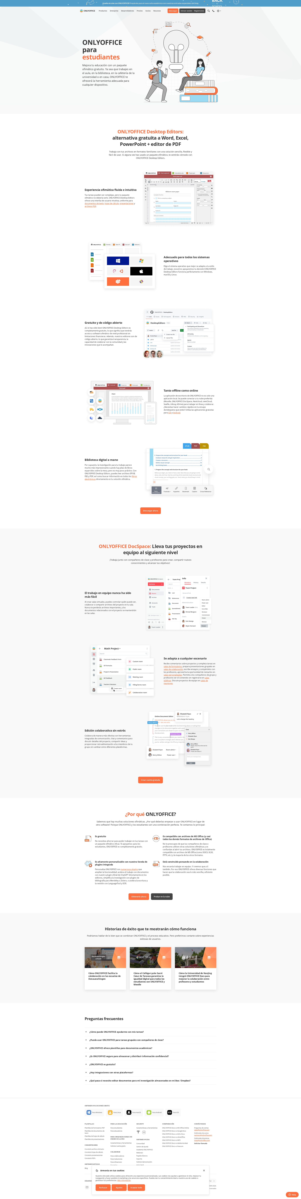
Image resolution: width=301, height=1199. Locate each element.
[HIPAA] (138, 1132)
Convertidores (91, 1145)
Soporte (139, 1159)
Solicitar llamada (200, 1143)
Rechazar (103, 1187)
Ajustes (119, 1187)
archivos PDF (90, 206)
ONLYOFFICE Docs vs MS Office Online (175, 1128)
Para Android (157, 1112)
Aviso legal (140, 1165)
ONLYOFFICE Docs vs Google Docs (174, 1131)
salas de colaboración (173, 669)
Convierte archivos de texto (94, 1149)
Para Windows (97, 1112)
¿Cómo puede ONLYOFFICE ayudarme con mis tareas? (116, 1031)
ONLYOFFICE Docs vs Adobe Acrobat (175, 1143)
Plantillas (89, 1124)
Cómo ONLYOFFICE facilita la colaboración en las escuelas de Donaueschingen (104, 976)
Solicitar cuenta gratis (118, 1146)
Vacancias (114, 1165)
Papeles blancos (142, 1156)
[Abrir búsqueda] (208, 10)
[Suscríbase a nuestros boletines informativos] (87, 1187)
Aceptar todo (136, 1187)
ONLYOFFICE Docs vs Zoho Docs (173, 1134)
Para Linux (117, 1112)
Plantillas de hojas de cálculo (94, 1136)
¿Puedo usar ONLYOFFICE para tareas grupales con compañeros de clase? (126, 1040)
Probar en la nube (162, 896)
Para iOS (176, 1112)
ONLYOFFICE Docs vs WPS (171, 1140)
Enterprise (114, 11)
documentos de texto (94, 203)
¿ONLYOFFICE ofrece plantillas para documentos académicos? (120, 1048)
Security (140, 1124)
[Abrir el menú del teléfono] (213, 10)
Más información (124, 1180)
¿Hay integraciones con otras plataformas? (111, 1072)
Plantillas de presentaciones (94, 1139)
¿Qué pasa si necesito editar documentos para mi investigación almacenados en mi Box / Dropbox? (139, 1080)
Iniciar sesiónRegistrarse (192, 11)
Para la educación (119, 1124)
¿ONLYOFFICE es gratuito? (102, 1064)
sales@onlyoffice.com (201, 1130)
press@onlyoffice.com (202, 1140)
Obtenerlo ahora (138, 896)
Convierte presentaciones (94, 1155)
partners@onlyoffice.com (203, 1135)
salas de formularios (173, 666)
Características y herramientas (121, 1143)
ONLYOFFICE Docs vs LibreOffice (173, 1137)
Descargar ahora (150, 510)
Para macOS (136, 1112)
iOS (169, 412)
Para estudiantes (116, 1128)
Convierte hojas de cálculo (94, 1152)
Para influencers (116, 1162)
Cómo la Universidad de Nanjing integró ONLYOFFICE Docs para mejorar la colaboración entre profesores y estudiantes (195, 977)
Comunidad (140, 1143)
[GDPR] (144, 1132)
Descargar (173, 11)
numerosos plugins (129, 869)
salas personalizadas (173, 675)
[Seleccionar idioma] (219, 10)
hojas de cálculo (112, 203)
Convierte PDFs (90, 1158)
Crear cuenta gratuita (150, 780)
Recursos (157, 11)
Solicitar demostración (144, 1162)
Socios (148, 11)
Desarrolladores (127, 11)
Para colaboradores (117, 1156)
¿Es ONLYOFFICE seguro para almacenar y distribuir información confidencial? (129, 1056)
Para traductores (116, 1159)
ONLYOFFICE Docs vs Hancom (172, 1146)
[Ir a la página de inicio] (87, 10)
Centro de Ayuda (142, 1147)
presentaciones (127, 203)
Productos (103, 11)
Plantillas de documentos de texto (94, 1132)
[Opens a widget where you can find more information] (292, 1195)
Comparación (168, 1124)
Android (176, 412)
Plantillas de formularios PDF (95, 1128)
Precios (140, 11)
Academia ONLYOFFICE (144, 1150)
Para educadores (116, 1131)
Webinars (139, 1153)
